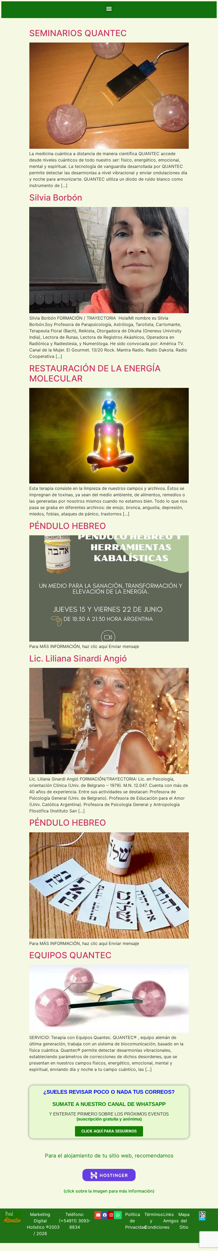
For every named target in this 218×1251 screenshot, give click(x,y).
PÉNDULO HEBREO (67, 526)
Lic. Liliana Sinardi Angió (78, 658)
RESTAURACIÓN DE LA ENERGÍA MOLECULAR (95, 373)
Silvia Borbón (55, 197)
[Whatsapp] (118, 1215)
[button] (109, 8)
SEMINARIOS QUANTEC (78, 33)
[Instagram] (111, 1215)
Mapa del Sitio (184, 1221)
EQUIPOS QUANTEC (70, 955)
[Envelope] (98, 1215)
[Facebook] (105, 1215)
